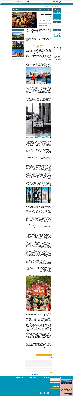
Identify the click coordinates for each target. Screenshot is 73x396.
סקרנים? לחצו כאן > (68, 393)
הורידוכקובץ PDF (40, 21)
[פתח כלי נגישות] (0, 3)
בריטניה (56, 6)
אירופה (58, 6)
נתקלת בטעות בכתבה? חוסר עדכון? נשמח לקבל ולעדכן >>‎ (43, 351)
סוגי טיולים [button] (45, 3)
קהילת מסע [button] (49, 3)
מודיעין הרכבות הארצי (57, 36)
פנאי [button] (41, 3)
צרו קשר (12, 1)
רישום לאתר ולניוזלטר (16, 1)
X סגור (71, 379)
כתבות (50, 6)
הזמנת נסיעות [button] (29, 3)
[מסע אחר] (57, 1)
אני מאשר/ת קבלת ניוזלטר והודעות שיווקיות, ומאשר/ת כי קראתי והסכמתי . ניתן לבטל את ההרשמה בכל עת (56, 385)
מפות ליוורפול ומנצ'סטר (58, 17)
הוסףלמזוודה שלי (44, 21)
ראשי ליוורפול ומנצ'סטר (57, 10)
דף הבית (60, 6)
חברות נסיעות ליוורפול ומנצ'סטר (57, 19)
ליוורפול (46, 18)
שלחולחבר (47, 21)
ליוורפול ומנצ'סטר (53, 6)
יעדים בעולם (59, 3)
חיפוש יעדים (21, 3)
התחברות (25, 1)
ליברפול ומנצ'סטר (49, 18)
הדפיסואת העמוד (49, 21)
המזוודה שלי (20, 1)
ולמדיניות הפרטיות (55, 385)
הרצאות (33, 3)
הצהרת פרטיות (70, 394)
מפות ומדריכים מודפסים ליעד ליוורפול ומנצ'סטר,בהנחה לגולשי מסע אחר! (38, 46)
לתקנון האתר (59, 385)
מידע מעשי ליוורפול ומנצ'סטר (57, 12)
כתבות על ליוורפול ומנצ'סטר (57, 14)
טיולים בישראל (54, 3)
